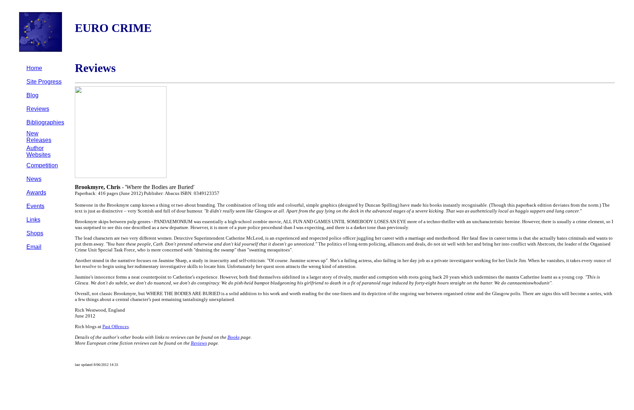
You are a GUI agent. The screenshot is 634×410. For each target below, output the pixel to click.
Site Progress (44, 82)
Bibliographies (45, 122)
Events (35, 206)
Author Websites (38, 151)
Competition (42, 165)
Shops (34, 233)
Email (33, 247)
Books (233, 337)
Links (33, 220)
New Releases (38, 136)
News (33, 179)
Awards (36, 192)
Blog (32, 95)
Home (34, 68)
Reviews (37, 109)
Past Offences (115, 326)
